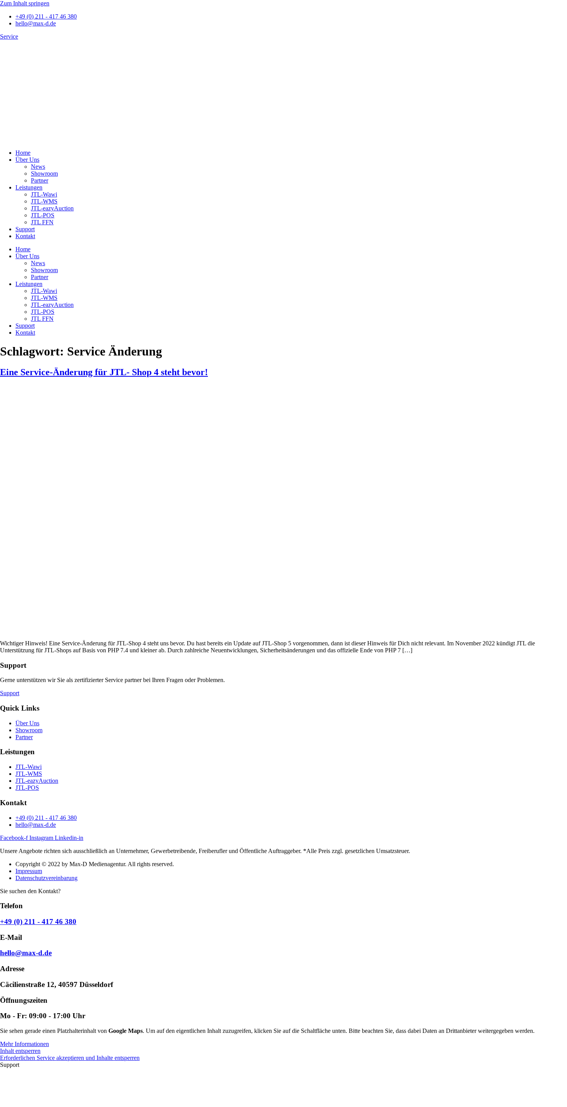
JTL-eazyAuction (52, 208)
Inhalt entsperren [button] (20, 1051)
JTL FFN (42, 222)
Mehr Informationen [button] (24, 1044)
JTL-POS (42, 215)
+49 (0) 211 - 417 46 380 (38, 921)
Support (25, 229)
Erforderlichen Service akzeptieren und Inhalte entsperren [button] (70, 1058)
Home (22, 152)
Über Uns (27, 159)
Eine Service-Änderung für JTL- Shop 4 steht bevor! (104, 372)
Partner (39, 180)
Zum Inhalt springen (24, 3)
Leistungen (28, 187)
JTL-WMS (44, 201)
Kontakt (25, 236)
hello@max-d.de (26, 953)
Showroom (44, 173)
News (38, 166)
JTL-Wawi (44, 194)
